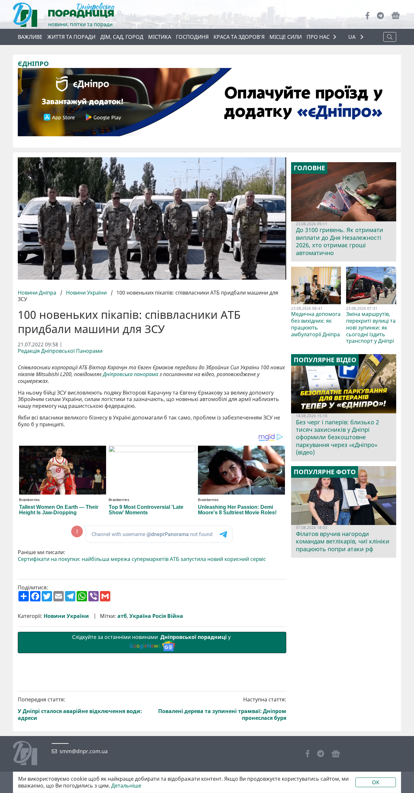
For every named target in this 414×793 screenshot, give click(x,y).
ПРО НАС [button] (318, 36)
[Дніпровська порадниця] (30, 754)
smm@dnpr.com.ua (84, 751)
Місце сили (285, 36)
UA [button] (352, 37)
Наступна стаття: (222, 708)
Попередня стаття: (80, 708)
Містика (159, 36)
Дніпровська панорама (130, 374)
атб (122, 616)
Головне (309, 168)
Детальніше (126, 785)
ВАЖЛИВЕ (30, 36)
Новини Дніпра (38, 292)
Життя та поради (71, 36)
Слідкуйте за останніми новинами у (152, 641)
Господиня (192, 36)
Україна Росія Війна (156, 616)
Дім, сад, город (121, 36)
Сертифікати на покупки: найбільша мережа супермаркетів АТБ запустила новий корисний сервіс (142, 559)
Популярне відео (325, 360)
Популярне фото (325, 472)
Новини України (86, 292)
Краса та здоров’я (239, 36)
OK (375, 782)
